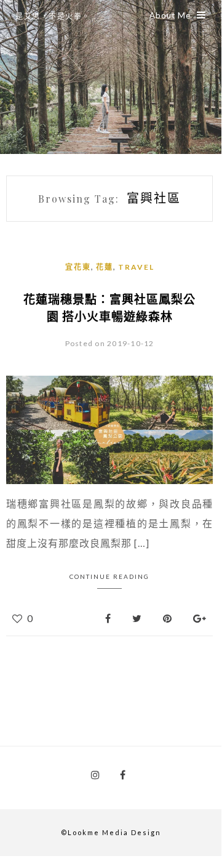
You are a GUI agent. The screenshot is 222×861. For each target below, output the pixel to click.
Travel (136, 267)
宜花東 (78, 267)
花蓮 (104, 267)
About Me (170, 15)
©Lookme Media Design (111, 832)
